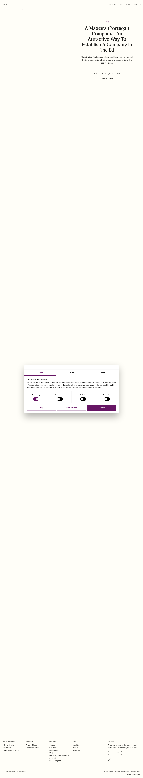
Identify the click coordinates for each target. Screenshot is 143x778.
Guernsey (53, 748)
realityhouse (136, 774)
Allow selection (71, 408)
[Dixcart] (71, 4)
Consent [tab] (40, 372)
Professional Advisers (11, 750)
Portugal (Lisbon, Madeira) (59, 755)
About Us (76, 750)
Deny (41, 408)
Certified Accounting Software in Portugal (36, 612)
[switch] (60, 399)
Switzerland (53, 758)
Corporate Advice (32, 748)
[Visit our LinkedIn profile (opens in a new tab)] (109, 759)
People (75, 748)
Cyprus (52, 745)
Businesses (7, 748)
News (10, 9)
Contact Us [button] (94, 553)
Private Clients (8, 745)
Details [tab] (71, 372)
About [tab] (103, 372)
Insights (76, 745)
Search (138, 4)
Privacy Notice (108, 771)
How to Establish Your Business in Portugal (37, 695)
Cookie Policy (135, 771)
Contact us (125, 4)
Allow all (102, 408)
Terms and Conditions (122, 771)
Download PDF (107, 79)
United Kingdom (55, 761)
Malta (51, 753)
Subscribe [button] (99, 721)
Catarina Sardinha (102, 74)
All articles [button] (132, 584)
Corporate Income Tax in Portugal (32, 654)
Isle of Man (53, 750)
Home (5, 9)
